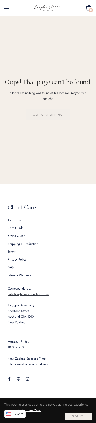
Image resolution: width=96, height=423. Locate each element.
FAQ (11, 267)
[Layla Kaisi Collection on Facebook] (9, 378)
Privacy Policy (17, 259)
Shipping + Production (23, 243)
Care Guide (15, 228)
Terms (12, 251)
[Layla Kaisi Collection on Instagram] (27, 378)
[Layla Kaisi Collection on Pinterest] (18, 378)
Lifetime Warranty (19, 275)
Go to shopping (48, 115)
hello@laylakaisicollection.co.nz (28, 294)
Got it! (78, 416)
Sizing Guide (16, 235)
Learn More (33, 410)
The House (15, 220)
